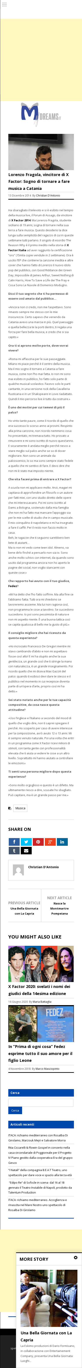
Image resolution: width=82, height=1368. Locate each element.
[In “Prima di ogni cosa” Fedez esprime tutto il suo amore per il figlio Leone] (41, 1042)
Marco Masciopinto (47, 1069)
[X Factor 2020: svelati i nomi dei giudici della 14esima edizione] (41, 982)
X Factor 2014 (20, 220)
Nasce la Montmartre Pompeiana (59, 908)
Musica (20, 808)
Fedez (12, 586)
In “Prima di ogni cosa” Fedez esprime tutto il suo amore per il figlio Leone (40, 1053)
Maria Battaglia (42, 1002)
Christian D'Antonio (48, 195)
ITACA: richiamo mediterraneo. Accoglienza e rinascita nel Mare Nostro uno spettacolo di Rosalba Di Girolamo (37, 1205)
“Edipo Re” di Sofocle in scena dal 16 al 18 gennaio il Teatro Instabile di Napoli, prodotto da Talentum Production (40, 1188)
